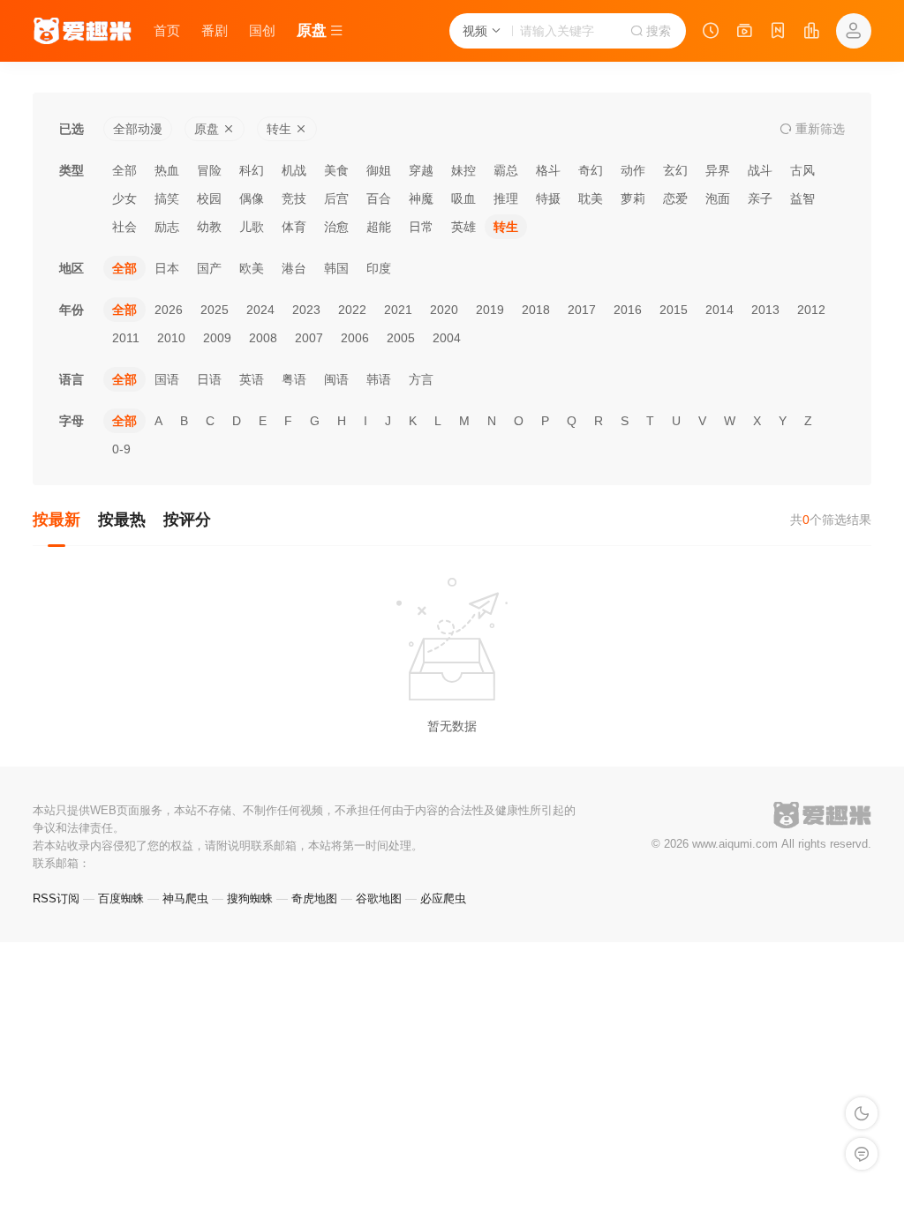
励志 (166, 227)
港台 (294, 268)
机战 (294, 170)
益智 (802, 198)
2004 (447, 338)
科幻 (251, 170)
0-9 (121, 449)
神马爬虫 (185, 898)
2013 (765, 310)
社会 (124, 227)
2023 (306, 310)
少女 (124, 198)
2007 (309, 338)
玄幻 (675, 170)
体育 (294, 227)
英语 (251, 379)
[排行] (811, 33)
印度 (378, 268)
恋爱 (675, 198)
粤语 (294, 379)
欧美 (251, 268)
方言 (421, 379)
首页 (167, 30)
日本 (166, 268)
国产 (209, 268)
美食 (336, 170)
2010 (171, 338)
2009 (217, 338)
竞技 (294, 198)
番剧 (214, 30)
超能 (378, 227)
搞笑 (166, 198)
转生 (505, 227)
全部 (124, 170)
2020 (444, 310)
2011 (125, 338)
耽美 (590, 198)
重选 (818, 129)
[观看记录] (710, 33)
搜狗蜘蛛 (250, 898)
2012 (811, 310)
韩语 (378, 379)
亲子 (760, 198)
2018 (536, 310)
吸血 (463, 198)
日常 (421, 227)
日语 (209, 379)
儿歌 (251, 227)
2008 (263, 338)
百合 (378, 198)
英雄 (463, 227)
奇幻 (590, 170)
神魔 (421, 198)
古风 (802, 170)
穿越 (421, 170)
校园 (209, 198)
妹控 (463, 170)
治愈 (336, 227)
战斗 (760, 170)
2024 (260, 310)
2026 (168, 310)
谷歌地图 (379, 898)
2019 (490, 310)
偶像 (251, 198)
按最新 (56, 519)
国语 (166, 379)
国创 (262, 30)
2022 (352, 310)
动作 (633, 170)
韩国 (336, 268)
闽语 (336, 379)
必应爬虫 (443, 898)
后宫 (336, 198)
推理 (505, 198)
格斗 (548, 170)
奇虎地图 (314, 898)
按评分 (187, 519)
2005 (401, 338)
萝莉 (633, 198)
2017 (582, 310)
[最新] (778, 33)
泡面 (717, 198)
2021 (398, 310)
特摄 (548, 198)
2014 (719, 310)
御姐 (378, 170)
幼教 (209, 227)
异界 (717, 170)
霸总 (505, 170)
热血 (166, 170)
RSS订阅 (56, 898)
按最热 (122, 519)
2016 (628, 310)
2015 (673, 310)
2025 (214, 310)
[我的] (853, 31)
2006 (355, 338)
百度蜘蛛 (121, 898)
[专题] (744, 33)
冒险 (209, 170)
